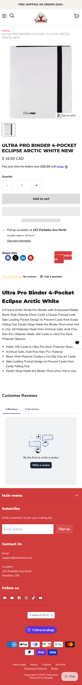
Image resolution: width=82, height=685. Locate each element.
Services (60, 664)
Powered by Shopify (41, 678)
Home (6, 30)
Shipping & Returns (35, 669)
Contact (46, 664)
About (34, 664)
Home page (19, 664)
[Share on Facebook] (8, 258)
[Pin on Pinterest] (31, 258)
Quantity (7, 176)
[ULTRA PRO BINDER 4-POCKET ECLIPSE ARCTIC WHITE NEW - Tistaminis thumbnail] (8, 129)
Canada (39, 615)
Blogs (54, 669)
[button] (41, 211)
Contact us (63, 257)
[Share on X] (16, 258)
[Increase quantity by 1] (37, 185)
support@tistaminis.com (17, 558)
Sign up (64, 529)
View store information (19, 240)
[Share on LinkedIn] (23, 258)
